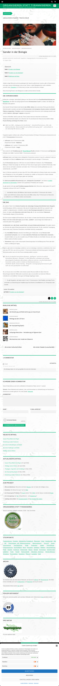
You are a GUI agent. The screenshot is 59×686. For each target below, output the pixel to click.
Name (5, 409)
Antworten (53, 363)
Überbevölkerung (50, 551)
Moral (24, 547)
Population (30, 547)
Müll (55, 541)
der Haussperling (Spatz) (16, 325)
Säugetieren (6, 101)
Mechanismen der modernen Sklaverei (21, 339)
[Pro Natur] (12, 530)
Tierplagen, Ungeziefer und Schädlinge (14, 469)
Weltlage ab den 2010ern (17, 319)
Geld (39, 554)
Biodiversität (23, 549)
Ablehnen (29, 675)
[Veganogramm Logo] (12, 632)
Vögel (42, 541)
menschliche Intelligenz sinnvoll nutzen (12, 18)
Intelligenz (36, 547)
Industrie (10, 549)
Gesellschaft (17, 58)
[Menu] (2, 2)
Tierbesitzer (34, 545)
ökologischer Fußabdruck (26, 541)
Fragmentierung (7, 541)
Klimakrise (6, 554)
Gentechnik (10, 58)
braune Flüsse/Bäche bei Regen (11, 439)
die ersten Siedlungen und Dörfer (11, 447)
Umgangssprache (26, 48)
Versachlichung (50, 547)
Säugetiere (23, 58)
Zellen (45, 58)
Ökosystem (37, 541)
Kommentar (7, 394)
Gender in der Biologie (15, 51)
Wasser (30, 549)
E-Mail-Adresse (36, 409)
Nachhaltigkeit (18, 547)
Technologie (42, 549)
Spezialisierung (18, 545)
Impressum (31, 683)
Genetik (5, 58)
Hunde (53, 543)
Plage (4, 549)
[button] (56, 645)
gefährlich (5, 551)
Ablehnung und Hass (14, 76)
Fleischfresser (50, 545)
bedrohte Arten (51, 549)
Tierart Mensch (27, 151)
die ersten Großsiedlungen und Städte (12, 444)
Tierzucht (46, 543)
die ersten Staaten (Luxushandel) (44, 347)
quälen (42, 545)
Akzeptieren (29, 671)
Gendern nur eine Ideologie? (16, 72)
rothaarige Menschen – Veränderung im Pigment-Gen (25, 332)
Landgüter (34, 554)
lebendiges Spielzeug (37, 551)
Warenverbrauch (36, 543)
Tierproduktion (14, 554)
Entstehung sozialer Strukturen (11, 442)
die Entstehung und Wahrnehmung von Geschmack (24, 312)
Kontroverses (16, 48)
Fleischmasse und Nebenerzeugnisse (19, 543)
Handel (17, 551)
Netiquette (30, 391)
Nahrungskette (25, 551)
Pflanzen (28, 554)
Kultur (12, 551)
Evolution (15, 541)
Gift (5, 543)
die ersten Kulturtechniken (12, 347)
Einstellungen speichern (29, 679)
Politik (26, 545)
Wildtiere (42, 547)
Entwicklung (7, 48)
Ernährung (16, 549)
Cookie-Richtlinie (24, 683)
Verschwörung (40, 58)
